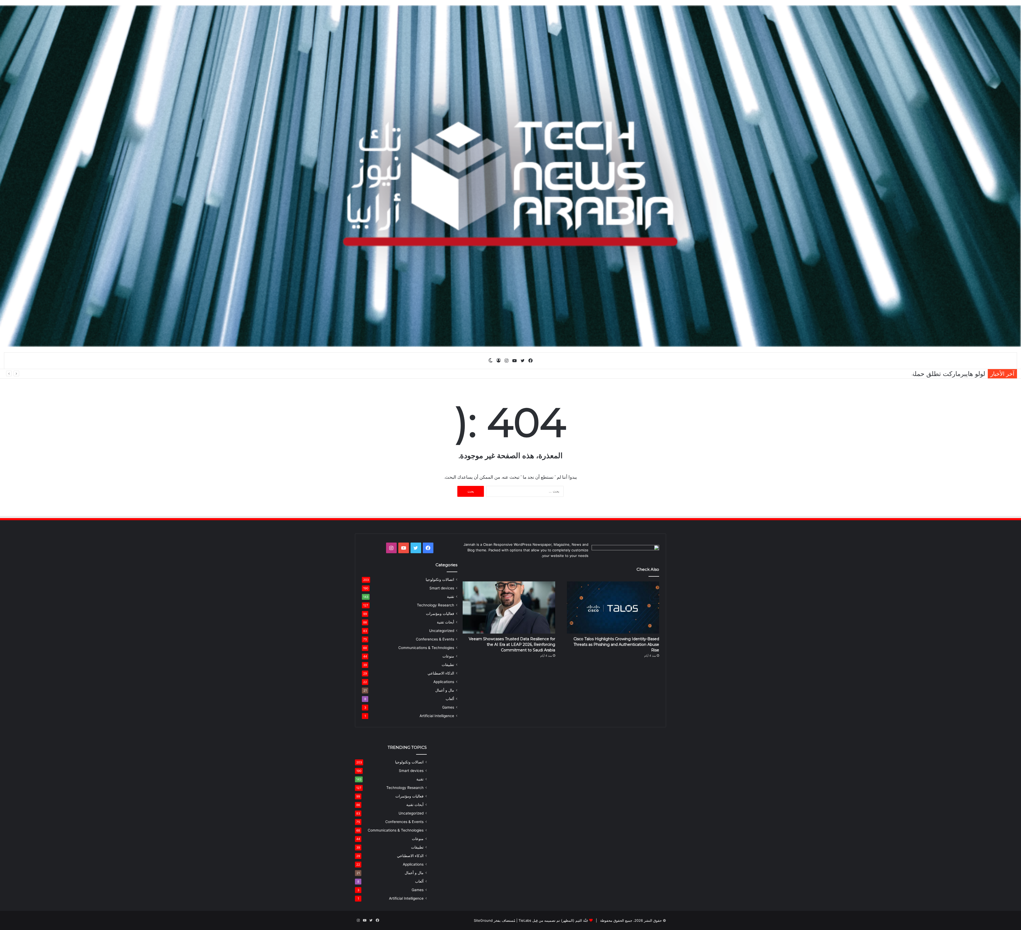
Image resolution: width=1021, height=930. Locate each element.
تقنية (450, 596)
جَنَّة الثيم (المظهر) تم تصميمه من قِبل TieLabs (553, 920)
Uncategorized (441, 631)
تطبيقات (448, 665)
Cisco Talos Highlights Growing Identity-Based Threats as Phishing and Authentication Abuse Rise (616, 644)
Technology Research (435, 605)
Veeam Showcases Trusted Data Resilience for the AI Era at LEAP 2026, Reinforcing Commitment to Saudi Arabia (512, 644)
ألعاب (450, 699)
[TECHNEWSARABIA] (510, 176)
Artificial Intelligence (437, 716)
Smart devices (441, 588)
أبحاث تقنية (445, 622)
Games (448, 707)
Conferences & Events (435, 639)
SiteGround (483, 920)
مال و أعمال (444, 690)
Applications (443, 682)
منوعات (448, 656)
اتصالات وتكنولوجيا (440, 579)
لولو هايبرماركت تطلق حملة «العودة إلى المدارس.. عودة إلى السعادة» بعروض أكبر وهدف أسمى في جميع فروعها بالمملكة (821, 374)
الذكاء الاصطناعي (441, 673)
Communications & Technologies (426, 648)
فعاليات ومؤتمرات (440, 613)
